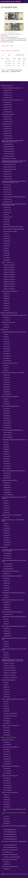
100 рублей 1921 (6, 408)
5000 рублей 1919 (6, 391)
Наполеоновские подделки (8, 114)
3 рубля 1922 (6, 444)
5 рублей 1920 (6, 401)
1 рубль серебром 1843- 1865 (9, 164)
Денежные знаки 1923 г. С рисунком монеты (11, 515)
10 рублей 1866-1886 (7, 192)
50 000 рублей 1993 (7, 763)
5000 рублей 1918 (6, 358)
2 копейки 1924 (6, 580)
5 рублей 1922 (6, 446)
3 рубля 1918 (6, 336)
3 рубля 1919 (6, 370)
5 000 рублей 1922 (7, 473)
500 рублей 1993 (6, 754)
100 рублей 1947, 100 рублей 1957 (10, 677)
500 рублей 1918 (6, 353)
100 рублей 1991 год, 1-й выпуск (10, 713)
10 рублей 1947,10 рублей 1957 (9, 670)
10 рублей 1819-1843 (7, 128)
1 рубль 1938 (6, 641)
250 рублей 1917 (6, 317)
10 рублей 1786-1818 (7, 104)
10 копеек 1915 (6, 303)
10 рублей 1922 (6, 449)
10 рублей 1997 (6, 797)
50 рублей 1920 (6, 403)
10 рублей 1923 (6, 528)
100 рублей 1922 (6, 456)
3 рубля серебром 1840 (8, 144)
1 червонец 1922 (6, 482)
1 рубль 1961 (6, 682)
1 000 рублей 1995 (7, 778)
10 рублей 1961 (6, 689)
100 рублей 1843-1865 (7, 178)
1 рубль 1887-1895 (7, 207)
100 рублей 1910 (6, 257)
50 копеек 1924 (6, 590)
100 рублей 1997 (6, 802)
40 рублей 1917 (6, 327)
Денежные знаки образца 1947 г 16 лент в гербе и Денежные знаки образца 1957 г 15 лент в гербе (13, 660)
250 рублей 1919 (6, 384)
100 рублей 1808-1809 (7, 121)
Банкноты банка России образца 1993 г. (10, 747)
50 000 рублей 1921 (7, 425)
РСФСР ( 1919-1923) (4, 329)
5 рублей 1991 (6, 706)
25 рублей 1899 (6, 243)
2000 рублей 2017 (6, 864)
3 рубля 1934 (6, 621)
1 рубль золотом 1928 (8, 614)
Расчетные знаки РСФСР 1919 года (9, 363)
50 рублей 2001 (6, 818)
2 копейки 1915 (6, 296)
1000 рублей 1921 (6, 415)
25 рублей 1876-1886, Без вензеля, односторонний (14, 196)
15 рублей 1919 (6, 375)
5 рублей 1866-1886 (7, 189)
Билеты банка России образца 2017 (10, 859)
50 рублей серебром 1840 (8, 153)
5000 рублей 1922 (6, 466)
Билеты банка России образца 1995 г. (10, 775)
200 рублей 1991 (6, 718)
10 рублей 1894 (6, 219)
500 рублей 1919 (6, 387)
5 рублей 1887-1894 (7, 212)
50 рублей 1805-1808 (7, 119)
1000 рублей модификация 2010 (10, 845)
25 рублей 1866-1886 (7, 194)
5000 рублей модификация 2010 (10, 847)
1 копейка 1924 (6, 578)
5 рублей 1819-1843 (7, 126)
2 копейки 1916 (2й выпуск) (9, 274)
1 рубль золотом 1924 (8, 564)
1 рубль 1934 (6, 619)
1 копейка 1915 (6, 293)
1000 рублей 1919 (6, 389)
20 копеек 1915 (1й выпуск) (9, 269)
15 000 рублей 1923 (7, 555)
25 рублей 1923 (6, 530)
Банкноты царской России (7, 85)
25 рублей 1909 (6, 255)
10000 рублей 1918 (7, 360)
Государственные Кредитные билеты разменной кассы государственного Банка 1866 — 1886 (14, 182)
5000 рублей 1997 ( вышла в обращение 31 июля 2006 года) (14, 810)
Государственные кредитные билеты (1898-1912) (12, 226)
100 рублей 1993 (6, 749)
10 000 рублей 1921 (7, 420)
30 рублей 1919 (6, 377)
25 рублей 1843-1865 (7, 174)
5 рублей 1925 (6, 597)
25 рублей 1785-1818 (7, 107)
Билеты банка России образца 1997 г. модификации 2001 (14, 813)
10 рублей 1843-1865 (7, 171)
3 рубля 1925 (6, 595)
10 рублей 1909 (6, 253)
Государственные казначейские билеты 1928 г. (12, 611)
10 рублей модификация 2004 (9, 829)
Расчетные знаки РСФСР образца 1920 (10, 396)
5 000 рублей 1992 (7, 742)
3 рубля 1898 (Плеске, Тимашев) (10, 231)
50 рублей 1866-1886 (7, 199)
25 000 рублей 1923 (7, 558)
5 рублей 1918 (6, 339)
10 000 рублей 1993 (7, 761)
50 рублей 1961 (6, 694)
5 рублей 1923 (6, 525)
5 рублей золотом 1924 (8, 568)
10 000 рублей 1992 (7, 744)
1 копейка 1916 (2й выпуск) (9, 272)
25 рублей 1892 (6, 221)
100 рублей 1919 (6, 382)
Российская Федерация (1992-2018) (8, 737)
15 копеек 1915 (6, 305)
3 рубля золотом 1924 (8, 566)
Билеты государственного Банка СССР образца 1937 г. (14, 626)
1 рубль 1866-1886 (7, 184)
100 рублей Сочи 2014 (8, 852)
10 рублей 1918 (6, 341)
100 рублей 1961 (6, 696)
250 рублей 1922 (6, 458)
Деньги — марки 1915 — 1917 (8, 262)
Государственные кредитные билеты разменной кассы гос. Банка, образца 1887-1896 (14, 205)
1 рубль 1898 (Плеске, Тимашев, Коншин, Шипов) (13, 229)
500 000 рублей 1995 (7, 790)
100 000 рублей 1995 (7, 787)
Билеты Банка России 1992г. (8, 739)
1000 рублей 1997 (6, 806)
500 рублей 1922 (6, 461)
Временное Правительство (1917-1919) (9, 312)
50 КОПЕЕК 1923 (6, 517)
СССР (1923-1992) (4, 547)
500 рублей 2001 (6, 823)
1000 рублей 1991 (6, 723)
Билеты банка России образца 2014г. (10, 849)
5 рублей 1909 (6, 250)
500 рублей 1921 (6, 413)
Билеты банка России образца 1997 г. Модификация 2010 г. (14, 842)
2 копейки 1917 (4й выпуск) (9, 286)
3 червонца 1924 (6, 573)
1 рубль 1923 (6, 523)
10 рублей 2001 (6, 816)
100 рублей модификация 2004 (9, 834)
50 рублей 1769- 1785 (7, 92)
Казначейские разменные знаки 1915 (10, 291)
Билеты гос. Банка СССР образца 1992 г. (10, 725)
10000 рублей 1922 (7, 468)
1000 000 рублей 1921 (7, 432)
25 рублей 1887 (6, 224)
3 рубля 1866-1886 (7, 187)
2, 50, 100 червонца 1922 (8, 494)
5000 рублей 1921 (6, 418)
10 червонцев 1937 (7, 635)
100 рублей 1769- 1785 (7, 97)
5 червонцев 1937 (7, 633)
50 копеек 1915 (6, 310)
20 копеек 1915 (6, 308)
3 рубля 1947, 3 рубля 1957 (8, 665)
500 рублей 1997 (6, 804)
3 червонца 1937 (6, 631)
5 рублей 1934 (6, 623)
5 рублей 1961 (6, 687)
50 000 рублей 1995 (7, 785)
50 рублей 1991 (6, 711)
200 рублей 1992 (6, 730)
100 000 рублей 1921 (7, 427)
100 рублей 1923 (6, 535)
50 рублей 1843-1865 (7, 176)
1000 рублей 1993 (6, 756)
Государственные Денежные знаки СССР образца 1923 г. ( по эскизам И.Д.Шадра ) (14, 550)
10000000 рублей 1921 (7, 437)
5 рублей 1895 (6, 214)
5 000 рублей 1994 (7, 768)
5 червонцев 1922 (7, 487)
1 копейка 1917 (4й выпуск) (9, 284)
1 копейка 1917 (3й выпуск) (9, 279)
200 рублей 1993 (6, 751)
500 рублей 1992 (6, 732)
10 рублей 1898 (6, 236)
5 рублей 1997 (6, 794)
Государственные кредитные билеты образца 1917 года (14, 315)
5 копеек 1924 (6, 585)
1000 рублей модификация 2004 (10, 839)
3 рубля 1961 (6, 684)
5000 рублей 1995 (6, 780)
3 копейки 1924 (6, 583)
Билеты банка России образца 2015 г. (10, 854)
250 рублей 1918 (6, 351)
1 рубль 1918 (6, 334)
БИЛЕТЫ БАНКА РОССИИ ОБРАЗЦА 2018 (10, 866)
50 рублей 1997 (6, 799)
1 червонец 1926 (6, 602)
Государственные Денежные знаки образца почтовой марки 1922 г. (14, 498)
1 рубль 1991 (6, 701)
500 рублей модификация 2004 (9, 836)
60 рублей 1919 (6, 379)
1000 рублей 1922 (6, 463)
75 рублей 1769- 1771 (7, 95)
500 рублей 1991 (6, 720)
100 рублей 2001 (6, 821)
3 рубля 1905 (6, 248)
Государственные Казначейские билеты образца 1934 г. (14, 616)
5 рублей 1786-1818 (7, 102)
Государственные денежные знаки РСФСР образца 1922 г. (14, 439)
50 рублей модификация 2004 (9, 831)
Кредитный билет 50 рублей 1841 (9, 158)
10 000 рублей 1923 (7, 553)
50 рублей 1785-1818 (7, 109)
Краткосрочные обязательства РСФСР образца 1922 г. (13, 470)
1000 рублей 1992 (6, 735)
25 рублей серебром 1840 (8, 151)
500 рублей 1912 (6, 260)
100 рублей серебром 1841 (9, 156)
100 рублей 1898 (6, 238)
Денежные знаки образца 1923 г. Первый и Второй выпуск (13, 520)
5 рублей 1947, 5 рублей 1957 (9, 668)
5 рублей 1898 (6, 233)
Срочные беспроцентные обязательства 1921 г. (12, 430)
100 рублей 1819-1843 (7, 135)
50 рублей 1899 (6, 245)
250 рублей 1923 (6, 537)
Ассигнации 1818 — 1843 (7, 123)
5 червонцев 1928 (7, 609)
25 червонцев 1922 (7, 492)
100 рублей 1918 (6, 348)
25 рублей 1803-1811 (7, 116)
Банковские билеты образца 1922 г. (9, 480)
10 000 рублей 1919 (7, 394)
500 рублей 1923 (6, 540)
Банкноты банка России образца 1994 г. (10, 766)
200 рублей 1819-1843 (7, 138)
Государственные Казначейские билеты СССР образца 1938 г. (14, 639)
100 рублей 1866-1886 (7, 201)
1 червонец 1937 (6, 628)
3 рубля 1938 (6, 644)
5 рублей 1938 (6, 646)
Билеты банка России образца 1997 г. (10, 792)
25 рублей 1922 (6, 451)
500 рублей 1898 (6, 241)
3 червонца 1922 (6, 485)
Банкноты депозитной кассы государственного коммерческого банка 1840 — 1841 (13, 141)
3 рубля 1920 (6, 399)
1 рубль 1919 (6, 365)
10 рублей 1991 (6, 708)
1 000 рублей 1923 (7, 542)
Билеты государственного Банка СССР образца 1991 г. (14, 699)
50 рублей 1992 (6, 727)
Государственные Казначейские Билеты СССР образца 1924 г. (14, 561)
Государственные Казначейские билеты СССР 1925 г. (13, 592)
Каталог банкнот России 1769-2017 (11, 1)
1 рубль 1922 (6, 442)
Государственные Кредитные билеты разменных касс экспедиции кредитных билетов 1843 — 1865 (14, 162)
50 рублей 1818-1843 (7, 133)
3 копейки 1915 (6, 298)
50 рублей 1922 (6, 454)
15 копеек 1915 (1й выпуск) (9, 267)
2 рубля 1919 (6, 367)
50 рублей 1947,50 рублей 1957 (9, 675)
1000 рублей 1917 (6, 320)
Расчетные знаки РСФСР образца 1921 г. (10, 406)
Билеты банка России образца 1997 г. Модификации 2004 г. (14, 827)
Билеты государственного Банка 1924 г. (10, 571)
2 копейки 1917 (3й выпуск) (9, 281)
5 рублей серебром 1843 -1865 (9, 169)
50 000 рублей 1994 (7, 773)
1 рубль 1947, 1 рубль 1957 (8, 663)
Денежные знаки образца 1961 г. (9, 680)
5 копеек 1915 (6, 300)
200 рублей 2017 (6, 861)
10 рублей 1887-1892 (7, 217)
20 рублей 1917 (6, 324)
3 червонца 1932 (6, 607)
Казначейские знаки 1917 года (8, 322)
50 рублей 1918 (6, 346)
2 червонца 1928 (6, 604)
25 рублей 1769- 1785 (7, 90)
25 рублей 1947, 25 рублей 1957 (9, 672)
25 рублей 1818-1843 (7, 131)
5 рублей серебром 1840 (8, 146)
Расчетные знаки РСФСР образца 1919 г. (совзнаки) (13, 372)
